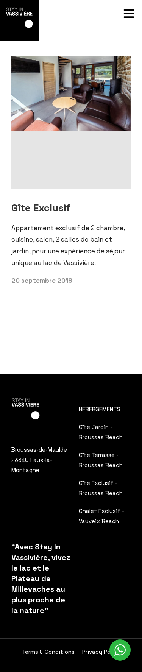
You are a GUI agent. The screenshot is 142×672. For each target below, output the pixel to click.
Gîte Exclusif (40, 207)
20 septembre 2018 (41, 280)
